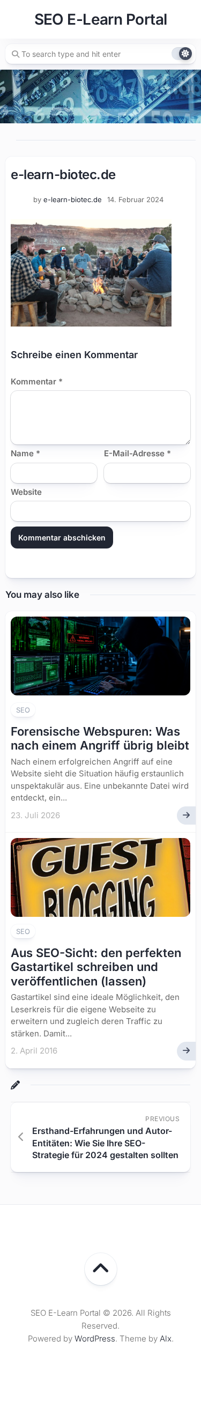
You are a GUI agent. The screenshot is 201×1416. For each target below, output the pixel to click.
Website (26, 492)
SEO (23, 710)
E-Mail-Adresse (137, 453)
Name (25, 453)
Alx (166, 1338)
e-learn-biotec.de (72, 199)
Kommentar (37, 381)
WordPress (95, 1338)
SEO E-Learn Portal (100, 19)
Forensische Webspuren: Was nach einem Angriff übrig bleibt (100, 738)
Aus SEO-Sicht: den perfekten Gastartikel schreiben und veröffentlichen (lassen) (96, 967)
